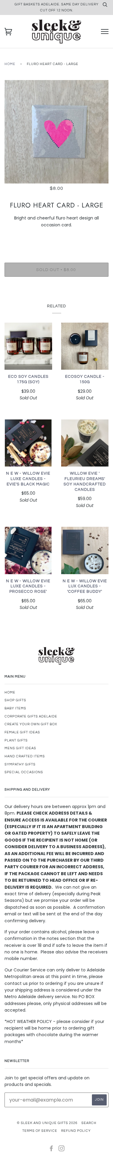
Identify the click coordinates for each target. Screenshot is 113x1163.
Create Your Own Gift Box (31, 724)
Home (10, 64)
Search (88, 1123)
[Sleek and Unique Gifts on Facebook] (51, 1149)
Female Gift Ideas (22, 732)
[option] (56, 131)
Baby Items (15, 708)
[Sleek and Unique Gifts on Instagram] (61, 1149)
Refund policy (76, 1130)
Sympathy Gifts (20, 764)
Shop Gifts (15, 700)
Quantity (56, 237)
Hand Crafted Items (25, 756)
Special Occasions (24, 772)
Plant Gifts (16, 740)
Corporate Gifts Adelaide (31, 716)
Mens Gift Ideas (20, 748)
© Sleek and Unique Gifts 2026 (47, 1123)
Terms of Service (39, 1130)
